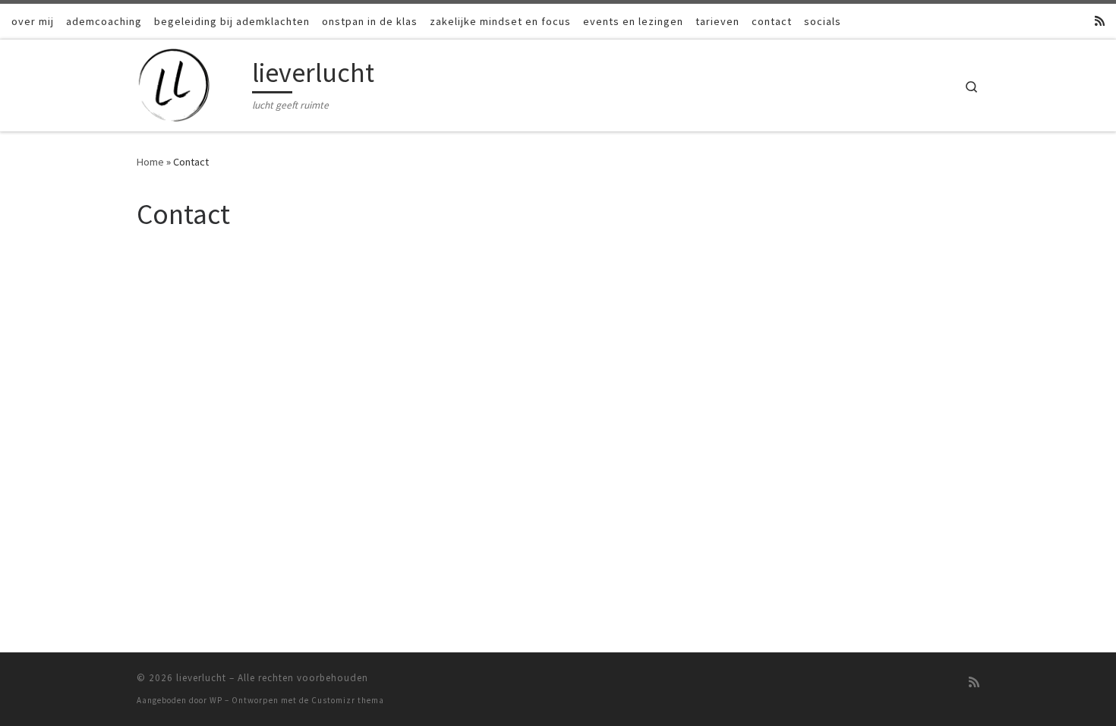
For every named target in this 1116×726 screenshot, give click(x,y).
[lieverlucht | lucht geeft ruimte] (192, 82)
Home (150, 162)
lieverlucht (201, 677)
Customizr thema (347, 700)
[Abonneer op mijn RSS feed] (1100, 21)
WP (216, 700)
